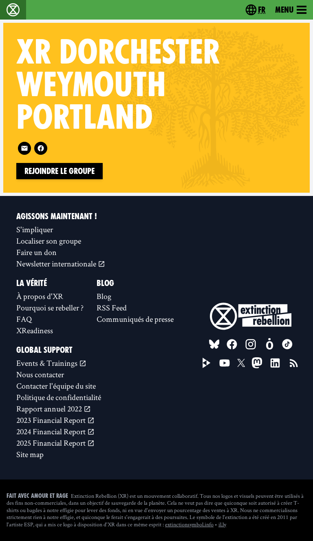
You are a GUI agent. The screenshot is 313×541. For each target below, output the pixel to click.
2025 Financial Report (51, 443)
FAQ (24, 319)
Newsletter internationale (57, 263)
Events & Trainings (47, 363)
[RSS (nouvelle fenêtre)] (293, 363)
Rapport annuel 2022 (50, 408)
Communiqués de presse (135, 319)
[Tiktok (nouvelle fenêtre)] (287, 344)
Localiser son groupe (48, 240)
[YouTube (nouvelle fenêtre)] (224, 363)
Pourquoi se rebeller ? (50, 307)
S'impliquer (34, 229)
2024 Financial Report (51, 431)
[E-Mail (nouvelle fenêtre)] (24, 148)
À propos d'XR (39, 296)
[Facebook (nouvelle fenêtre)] (40, 148)
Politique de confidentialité (58, 397)
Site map (30, 454)
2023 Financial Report (51, 420)
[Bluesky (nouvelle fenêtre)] (214, 344)
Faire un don (36, 252)
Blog (104, 296)
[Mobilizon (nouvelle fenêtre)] (269, 344)
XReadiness (34, 330)
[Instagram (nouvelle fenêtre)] (250, 344)
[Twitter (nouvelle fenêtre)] (241, 363)
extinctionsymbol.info (189, 524)
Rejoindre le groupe (59, 171)
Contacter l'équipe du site (56, 385)
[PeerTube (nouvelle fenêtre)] (206, 363)
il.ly (222, 524)
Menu (284, 10)
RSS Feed (112, 307)
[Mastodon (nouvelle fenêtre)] (257, 363)
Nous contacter (40, 374)
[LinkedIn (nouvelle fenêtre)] (275, 363)
